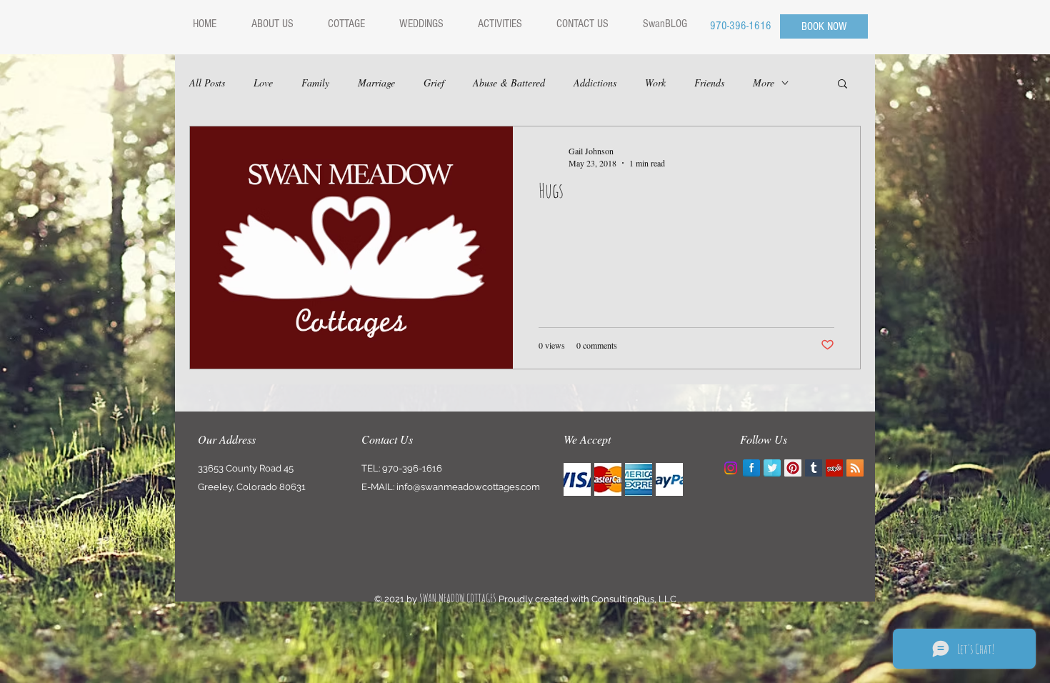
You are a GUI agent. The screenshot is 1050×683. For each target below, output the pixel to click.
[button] (842, 84)
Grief (434, 82)
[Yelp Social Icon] (834, 468)
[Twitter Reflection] (772, 468)
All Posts (207, 82)
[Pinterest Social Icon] (792, 468)
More (763, 82)
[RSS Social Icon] (855, 468)
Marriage (376, 82)
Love (263, 82)
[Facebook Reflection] (751, 468)
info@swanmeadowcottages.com (468, 487)
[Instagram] (730, 468)
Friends (709, 82)
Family (315, 82)
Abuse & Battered (509, 82)
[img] (577, 479)
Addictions (595, 82)
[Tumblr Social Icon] (813, 468)
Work (655, 82)
